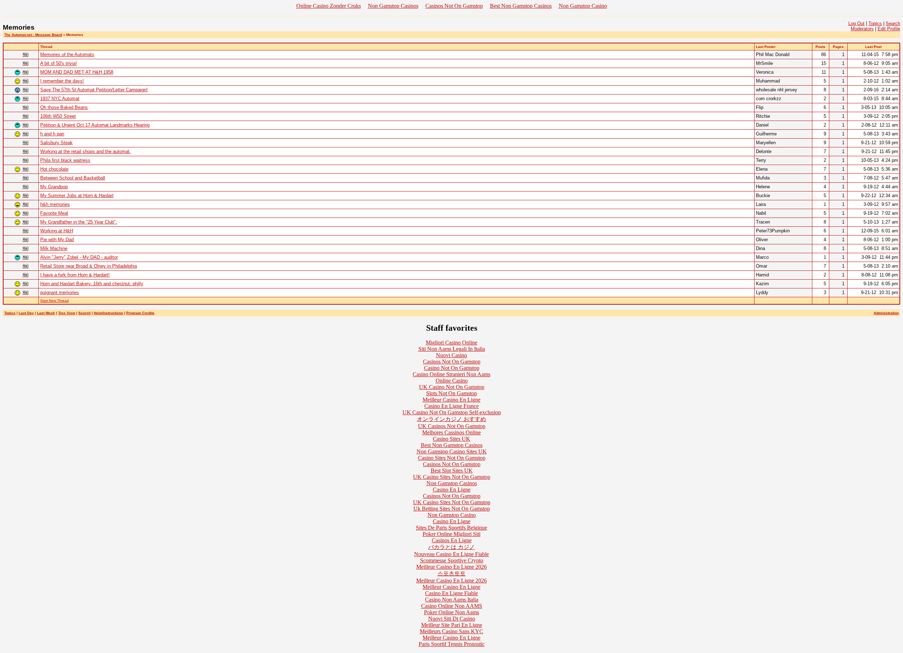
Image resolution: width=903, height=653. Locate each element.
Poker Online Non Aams (451, 612)
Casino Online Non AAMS (451, 606)
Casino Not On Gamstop (451, 368)
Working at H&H (56, 230)
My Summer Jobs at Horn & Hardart (77, 195)
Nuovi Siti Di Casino (451, 619)
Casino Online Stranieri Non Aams (451, 374)
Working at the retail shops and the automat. (85, 151)
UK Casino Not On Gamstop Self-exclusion (451, 412)
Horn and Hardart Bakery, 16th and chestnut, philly (91, 283)
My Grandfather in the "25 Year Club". (78, 222)
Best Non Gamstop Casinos (521, 6)
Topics (875, 23)
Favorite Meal (54, 213)
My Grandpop (54, 186)
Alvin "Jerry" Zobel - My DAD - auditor (79, 257)
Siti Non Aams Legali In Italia (451, 349)
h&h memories (55, 204)
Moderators (862, 28)
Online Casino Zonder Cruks (328, 6)
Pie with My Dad (57, 239)
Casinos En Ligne (452, 540)
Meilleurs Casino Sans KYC (451, 631)
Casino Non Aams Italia (451, 600)
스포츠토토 (451, 573)
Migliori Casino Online (451, 343)
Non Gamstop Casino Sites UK (452, 451)
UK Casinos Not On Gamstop (451, 426)
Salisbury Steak (56, 142)
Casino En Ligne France (451, 406)
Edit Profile (889, 28)
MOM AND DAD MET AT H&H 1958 (76, 72)
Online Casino (452, 381)
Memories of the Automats (67, 54)
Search (893, 23)
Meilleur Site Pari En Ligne (451, 625)
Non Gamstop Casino (583, 6)
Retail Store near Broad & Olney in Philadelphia (88, 266)
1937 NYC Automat (59, 98)
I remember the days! (62, 81)
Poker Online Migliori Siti (451, 534)
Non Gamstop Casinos (393, 6)
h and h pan (52, 133)
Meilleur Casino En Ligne (451, 400)
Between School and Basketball (72, 178)
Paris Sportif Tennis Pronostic (452, 644)
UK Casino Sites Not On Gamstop (451, 477)
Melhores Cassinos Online (451, 432)
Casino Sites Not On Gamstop (451, 458)
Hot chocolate (54, 169)
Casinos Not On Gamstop (454, 6)
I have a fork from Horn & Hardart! (75, 274)
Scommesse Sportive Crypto (451, 560)
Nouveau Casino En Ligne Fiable (451, 554)
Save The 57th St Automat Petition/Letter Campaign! (94, 89)
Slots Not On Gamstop (451, 393)
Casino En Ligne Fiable (451, 593)
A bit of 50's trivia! (58, 63)
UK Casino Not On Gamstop (451, 387)
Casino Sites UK (451, 439)
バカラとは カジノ (451, 547)
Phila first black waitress (65, 160)
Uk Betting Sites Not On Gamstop (451, 509)
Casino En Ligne (452, 490)
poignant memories (59, 292)
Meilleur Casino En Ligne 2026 (451, 567)
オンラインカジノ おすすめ (451, 419)
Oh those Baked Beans (64, 107)
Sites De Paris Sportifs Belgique (451, 528)
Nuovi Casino (451, 355)
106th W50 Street (58, 116)
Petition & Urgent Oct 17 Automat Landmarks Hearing (95, 125)
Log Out (856, 23)
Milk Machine (53, 248)
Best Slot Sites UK (452, 471)
